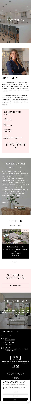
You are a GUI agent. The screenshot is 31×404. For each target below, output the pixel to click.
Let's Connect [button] (15, 320)
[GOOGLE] (20, 144)
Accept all (15, 399)
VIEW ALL (15, 207)
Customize (15, 395)
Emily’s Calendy (15, 286)
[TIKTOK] (22, 373)
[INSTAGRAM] (13, 144)
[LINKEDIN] (6, 144)
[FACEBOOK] (24, 144)
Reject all (15, 392)
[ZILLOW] (17, 144)
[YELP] (10, 144)
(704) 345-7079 (8, 120)
